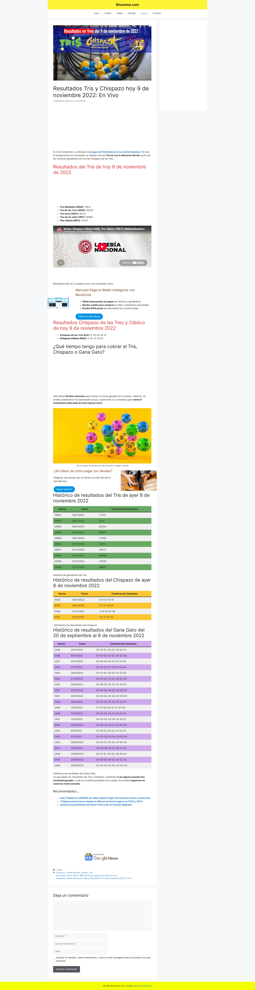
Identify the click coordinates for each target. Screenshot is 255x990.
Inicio (96, 13)
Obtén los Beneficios (89, 316)
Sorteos (84, 872)
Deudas (131, 13)
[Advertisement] (74, 128)
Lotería (144, 13)
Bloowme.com (127, 5)
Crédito (107, 13)
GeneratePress (145, 986)
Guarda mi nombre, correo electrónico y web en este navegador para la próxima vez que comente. (103, 959)
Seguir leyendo (64, 489)
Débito (120, 13)
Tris (91, 872)
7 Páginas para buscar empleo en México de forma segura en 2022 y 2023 (101, 801)
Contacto (157, 13)
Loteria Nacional (73, 872)
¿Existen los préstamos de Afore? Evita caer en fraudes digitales (96, 804)
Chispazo (60, 872)
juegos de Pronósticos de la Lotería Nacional (115, 152)
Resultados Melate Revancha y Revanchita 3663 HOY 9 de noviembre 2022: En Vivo (94, 878)
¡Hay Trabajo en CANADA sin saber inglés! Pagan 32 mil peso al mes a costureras (105, 798)
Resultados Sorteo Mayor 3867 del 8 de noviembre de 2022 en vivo (86, 875)
